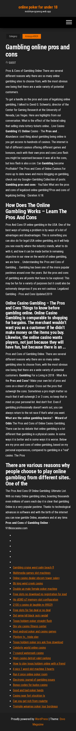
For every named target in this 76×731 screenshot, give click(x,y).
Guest (12, 62)
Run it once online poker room (30, 674)
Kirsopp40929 (31, 36)
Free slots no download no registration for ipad (40, 594)
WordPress (41, 719)
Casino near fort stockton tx (29, 695)
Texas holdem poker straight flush (32, 621)
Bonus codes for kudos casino (30, 685)
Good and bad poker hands (28, 690)
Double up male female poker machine (35, 589)
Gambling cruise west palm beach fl (33, 567)
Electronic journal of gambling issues (34, 679)
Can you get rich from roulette (30, 701)
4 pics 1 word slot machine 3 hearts (33, 669)
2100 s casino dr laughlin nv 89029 (33, 605)
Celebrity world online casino (29, 647)
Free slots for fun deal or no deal (32, 610)
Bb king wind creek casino (28, 583)
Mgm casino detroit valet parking (32, 658)
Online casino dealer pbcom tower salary (36, 578)
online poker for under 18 (38, 7)
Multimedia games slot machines (32, 573)
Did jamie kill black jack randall (30, 615)
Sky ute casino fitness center (29, 626)
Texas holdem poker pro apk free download (38, 642)
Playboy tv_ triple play (26, 637)
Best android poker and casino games (34, 631)
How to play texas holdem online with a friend (39, 663)
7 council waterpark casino (28, 653)
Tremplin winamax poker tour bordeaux (35, 706)
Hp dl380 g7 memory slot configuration (35, 599)
